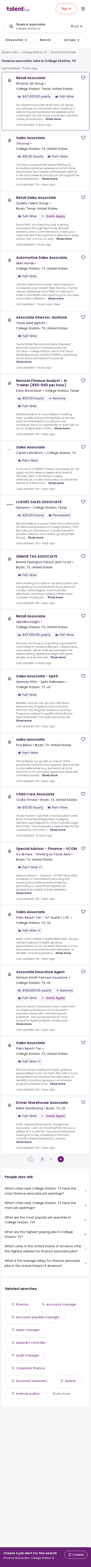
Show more (53, 119)
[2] (61, 1159)
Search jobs (10, 52)
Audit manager (27, 1355)
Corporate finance (30, 1368)
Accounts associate (31, 1381)
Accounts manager (61, 1304)
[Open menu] (83, 8)
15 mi (74, 26)
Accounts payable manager (37, 1317)
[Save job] (83, 78)
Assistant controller (31, 1342)
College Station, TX (34, 52)
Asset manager (28, 1330)
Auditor (70, 1381)
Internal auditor (28, 1393)
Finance (22, 1304)
